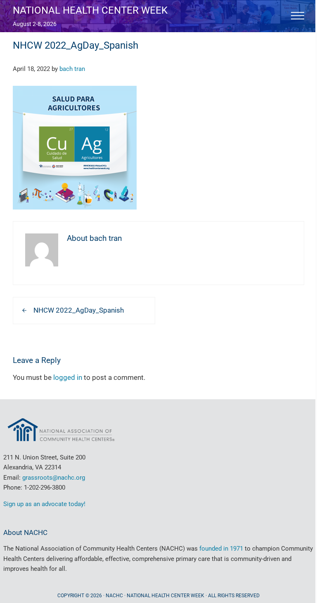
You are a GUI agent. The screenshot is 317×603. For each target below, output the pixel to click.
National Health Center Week (90, 10)
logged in (67, 377)
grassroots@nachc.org (53, 477)
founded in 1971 (221, 548)
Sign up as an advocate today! (44, 504)
